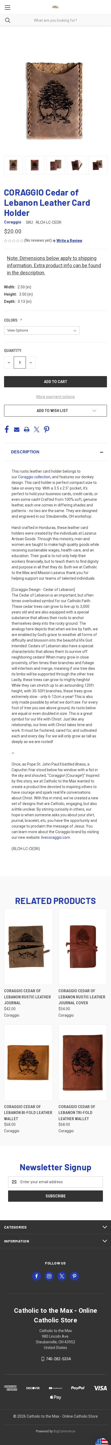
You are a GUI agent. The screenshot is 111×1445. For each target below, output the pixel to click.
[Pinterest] (46, 429)
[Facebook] (6, 429)
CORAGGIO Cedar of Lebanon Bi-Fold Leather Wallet (28, 1112)
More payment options (55, 397)
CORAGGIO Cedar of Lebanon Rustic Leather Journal (27, 996)
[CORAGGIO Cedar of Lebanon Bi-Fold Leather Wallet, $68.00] (28, 1062)
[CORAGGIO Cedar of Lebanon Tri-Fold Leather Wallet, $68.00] (83, 1062)
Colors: (11, 320)
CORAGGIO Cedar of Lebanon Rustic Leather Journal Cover (81, 996)
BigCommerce (64, 1431)
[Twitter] (36, 429)
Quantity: (13, 350)
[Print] (26, 429)
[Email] (16, 429)
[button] (67, 240)
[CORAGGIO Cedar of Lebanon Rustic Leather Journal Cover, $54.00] (83, 947)
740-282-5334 (58, 1358)
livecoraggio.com (55, 837)
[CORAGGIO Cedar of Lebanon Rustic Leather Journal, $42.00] (28, 947)
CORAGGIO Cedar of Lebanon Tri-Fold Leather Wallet (76, 1112)
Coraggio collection (34, 477)
